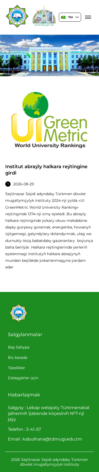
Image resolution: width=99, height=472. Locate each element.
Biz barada (17, 357)
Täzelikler (16, 367)
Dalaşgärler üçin (23, 377)
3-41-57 (33, 429)
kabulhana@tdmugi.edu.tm (52, 439)
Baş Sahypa (18, 347)
